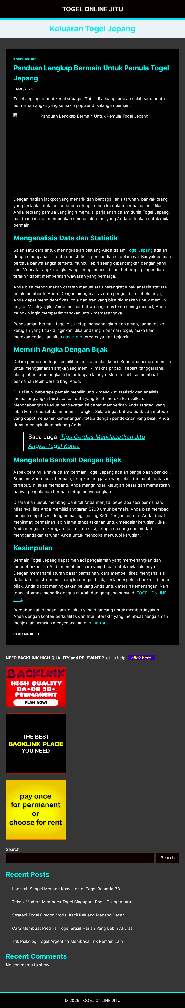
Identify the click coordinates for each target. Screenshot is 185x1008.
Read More (26, 634)
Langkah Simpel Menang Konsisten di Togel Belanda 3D (66, 888)
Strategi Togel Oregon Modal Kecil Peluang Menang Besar (68, 915)
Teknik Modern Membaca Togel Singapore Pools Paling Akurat (72, 901)
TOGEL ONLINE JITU (101, 1000)
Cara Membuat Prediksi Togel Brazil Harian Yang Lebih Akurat (72, 928)
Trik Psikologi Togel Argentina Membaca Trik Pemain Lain (67, 941)
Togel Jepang (140, 250)
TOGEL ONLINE (24, 59)
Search (12, 849)
